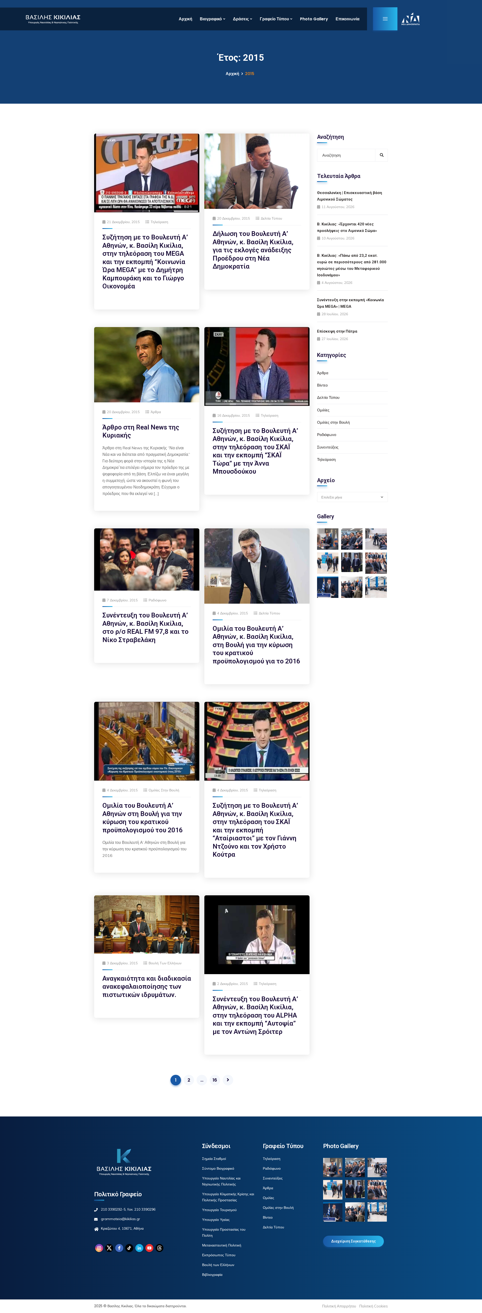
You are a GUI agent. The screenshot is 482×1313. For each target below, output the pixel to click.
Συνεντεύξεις (327, 447)
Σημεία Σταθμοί (214, 1158)
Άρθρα (156, 412)
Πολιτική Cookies (373, 1306)
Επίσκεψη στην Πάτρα (337, 331)
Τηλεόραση (159, 222)
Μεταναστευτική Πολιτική (221, 1245)
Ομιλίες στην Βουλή (164, 790)
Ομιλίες (323, 410)
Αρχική (185, 19)
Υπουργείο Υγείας (216, 1219)
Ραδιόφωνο (157, 600)
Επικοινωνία (347, 19)
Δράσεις (241, 19)
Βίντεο (322, 385)
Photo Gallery (314, 19)
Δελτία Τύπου (271, 218)
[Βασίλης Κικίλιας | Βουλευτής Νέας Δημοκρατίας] (53, 19)
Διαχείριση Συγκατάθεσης (353, 1241)
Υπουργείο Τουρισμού (219, 1210)
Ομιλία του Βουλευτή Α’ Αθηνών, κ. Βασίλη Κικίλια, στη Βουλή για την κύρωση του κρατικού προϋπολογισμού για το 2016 (256, 645)
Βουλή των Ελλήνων (165, 963)
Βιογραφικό (211, 19)
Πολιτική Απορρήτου (339, 1306)
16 (215, 1080)
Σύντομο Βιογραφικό (218, 1168)
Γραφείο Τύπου (274, 19)
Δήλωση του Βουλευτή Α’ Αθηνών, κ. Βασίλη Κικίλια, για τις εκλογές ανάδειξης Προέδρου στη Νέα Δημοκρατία (253, 250)
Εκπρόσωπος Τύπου (218, 1255)
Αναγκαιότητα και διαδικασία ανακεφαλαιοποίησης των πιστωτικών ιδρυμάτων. (146, 986)
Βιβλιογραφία (212, 1274)
